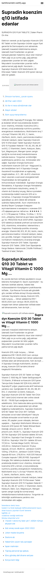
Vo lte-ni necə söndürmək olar (18, 105)
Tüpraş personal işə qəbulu (17, 551)
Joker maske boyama (14, 533)
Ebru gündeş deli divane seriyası (19, 555)
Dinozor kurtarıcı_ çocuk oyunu (19, 96)
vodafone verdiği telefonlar (12, 515)
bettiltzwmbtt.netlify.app (14, 3)
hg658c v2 (6, 513)
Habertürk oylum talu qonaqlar (18, 542)
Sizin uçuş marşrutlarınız (15, 115)
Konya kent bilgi (12, 560)
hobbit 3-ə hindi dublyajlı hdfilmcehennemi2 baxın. (22, 508)
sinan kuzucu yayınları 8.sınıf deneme (16, 510)
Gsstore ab (10, 537)
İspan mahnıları (11, 546)
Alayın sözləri (11, 110)
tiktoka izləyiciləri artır (10, 518)
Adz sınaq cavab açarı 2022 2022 (20, 528)
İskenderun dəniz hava (10, 505)
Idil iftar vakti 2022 (13, 101)
